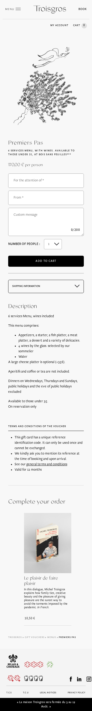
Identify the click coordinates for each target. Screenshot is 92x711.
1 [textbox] (48, 244)
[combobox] (53, 244)
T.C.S (9, 693)
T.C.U (26, 693)
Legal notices (48, 693)
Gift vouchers (34, 637)
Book (82, 9)
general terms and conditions (46, 464)
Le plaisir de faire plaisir (41, 581)
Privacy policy (77, 693)
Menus (51, 637)
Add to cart (46, 261)
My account (59, 25)
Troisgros (15, 637)
